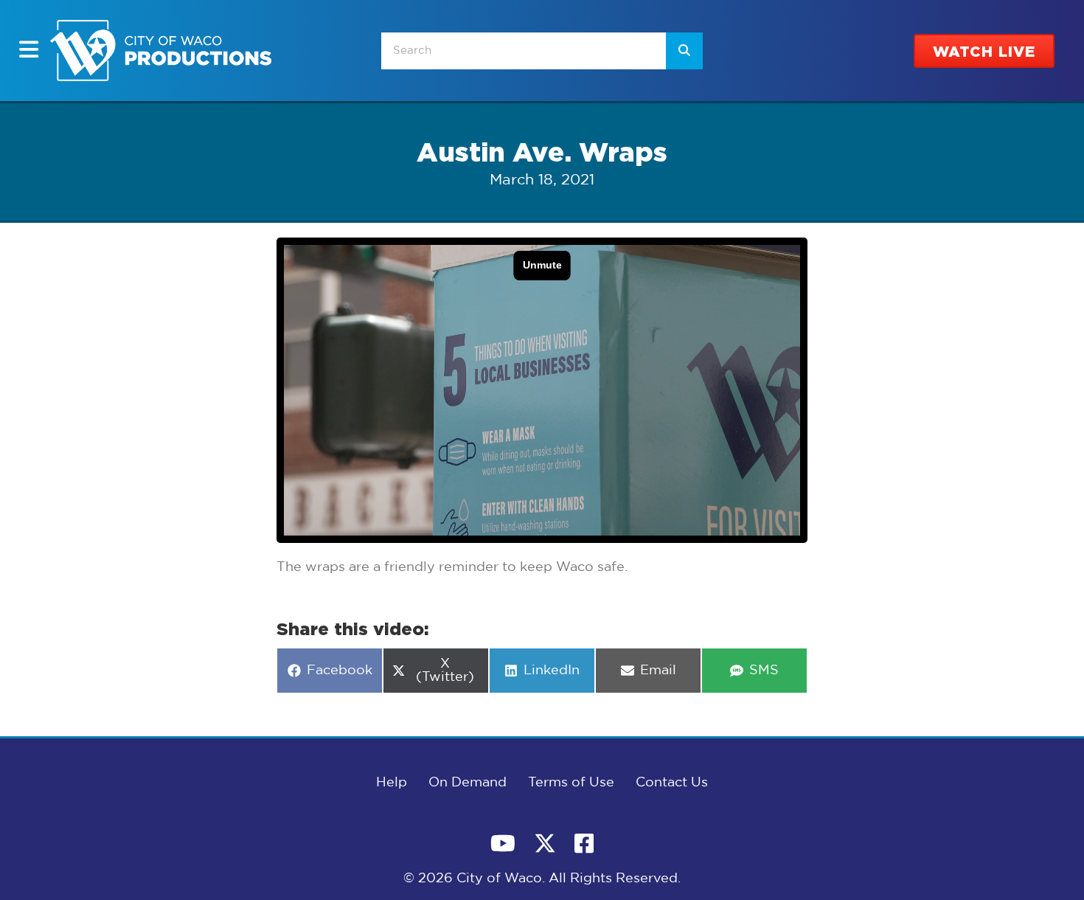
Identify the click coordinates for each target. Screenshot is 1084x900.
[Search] (684, 50)
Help (391, 783)
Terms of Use (571, 783)
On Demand (467, 783)
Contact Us (672, 783)
